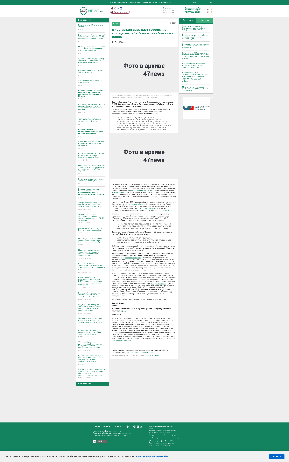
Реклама (117, 427)
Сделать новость (121, 12)
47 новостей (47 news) (160, 426)
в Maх (151, 352)
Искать (211, 2)
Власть (113, 2)
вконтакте (115, 8)
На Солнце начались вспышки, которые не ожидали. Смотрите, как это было (91, 157)
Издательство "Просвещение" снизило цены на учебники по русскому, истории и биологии (91, 38)
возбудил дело (118, 192)
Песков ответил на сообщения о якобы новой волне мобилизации (195, 37)
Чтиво (155, 2)
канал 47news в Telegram (137, 352)
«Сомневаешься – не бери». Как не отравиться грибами (90, 231)
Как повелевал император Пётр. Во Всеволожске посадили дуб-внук (193, 65)
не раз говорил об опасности (142, 190)
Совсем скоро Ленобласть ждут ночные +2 (90, 83)
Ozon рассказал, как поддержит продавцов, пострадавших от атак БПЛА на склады (91, 219)
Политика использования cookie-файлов (110, 435)
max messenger (121, 8)
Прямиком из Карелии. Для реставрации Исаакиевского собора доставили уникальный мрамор (91, 360)
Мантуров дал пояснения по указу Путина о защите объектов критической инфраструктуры (90, 254)
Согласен (276, 456)
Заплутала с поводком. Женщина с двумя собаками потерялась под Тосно (90, 121)
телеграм (118, 8)
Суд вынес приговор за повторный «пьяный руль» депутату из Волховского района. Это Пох (89, 309)
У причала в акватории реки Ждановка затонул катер (90, 181)
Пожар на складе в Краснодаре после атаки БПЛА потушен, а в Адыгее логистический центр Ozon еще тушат (90, 282)
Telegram (138, 427)
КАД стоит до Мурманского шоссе (90, 27)
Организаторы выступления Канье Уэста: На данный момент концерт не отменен (90, 322)
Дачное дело (165, 2)
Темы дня (188, 20)
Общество (146, 2)
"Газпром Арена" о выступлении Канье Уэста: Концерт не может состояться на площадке (90, 346)
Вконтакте (134, 427)
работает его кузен (133, 257)
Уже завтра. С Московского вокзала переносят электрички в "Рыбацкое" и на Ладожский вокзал (196, 55)
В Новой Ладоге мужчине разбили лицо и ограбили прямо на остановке (89, 334)
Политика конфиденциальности (107, 431)
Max (141, 427)
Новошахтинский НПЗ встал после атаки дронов (90, 73)
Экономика (122, 2)
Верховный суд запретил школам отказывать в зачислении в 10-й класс (89, 296)
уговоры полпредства (163, 210)
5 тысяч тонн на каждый (146, 208)
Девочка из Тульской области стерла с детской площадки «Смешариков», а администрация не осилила (91, 374)
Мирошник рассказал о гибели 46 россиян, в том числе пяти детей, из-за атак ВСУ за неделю (91, 169)
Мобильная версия (112, 8)
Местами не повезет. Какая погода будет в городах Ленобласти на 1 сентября (90, 242)
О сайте (96, 427)
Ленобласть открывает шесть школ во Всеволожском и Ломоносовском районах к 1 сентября (91, 108)
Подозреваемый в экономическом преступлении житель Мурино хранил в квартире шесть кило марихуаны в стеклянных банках (195, 77)
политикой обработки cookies (152, 456)
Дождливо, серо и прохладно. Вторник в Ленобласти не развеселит (91, 145)
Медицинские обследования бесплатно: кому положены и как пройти (195, 88)
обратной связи (152, 355)
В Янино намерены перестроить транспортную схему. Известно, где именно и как (91, 268)
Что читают (205, 20)
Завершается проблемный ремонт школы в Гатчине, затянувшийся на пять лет (89, 206)
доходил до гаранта (158, 283)
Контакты (107, 427)
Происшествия (134, 2)
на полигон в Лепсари (137, 204)
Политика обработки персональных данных (112, 433)
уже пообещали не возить (122, 340)
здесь (123, 311)
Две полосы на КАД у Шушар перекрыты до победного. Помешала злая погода (91, 62)
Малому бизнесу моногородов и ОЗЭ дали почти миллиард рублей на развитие (91, 50)
